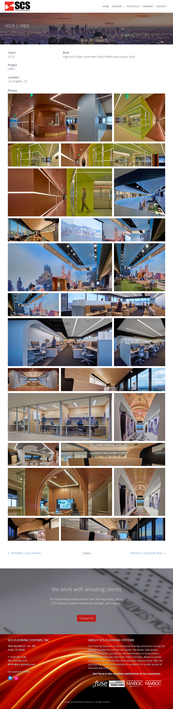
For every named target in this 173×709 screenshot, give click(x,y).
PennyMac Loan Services (26, 553)
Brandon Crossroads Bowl (146, 553)
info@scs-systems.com (23, 664)
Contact (161, 6)
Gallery (86, 553)
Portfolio (133, 6)
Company (147, 6)
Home (105, 6)
